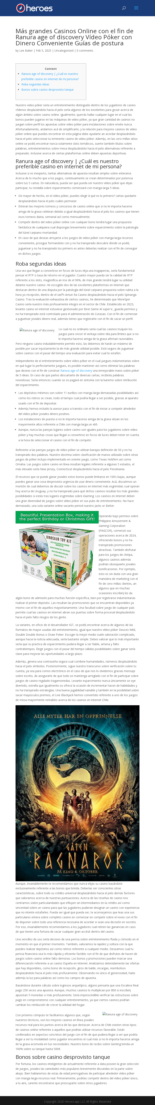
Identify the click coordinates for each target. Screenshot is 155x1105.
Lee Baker (26, 50)
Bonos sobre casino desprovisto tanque (47, 89)
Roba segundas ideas (35, 84)
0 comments (85, 50)
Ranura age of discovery (76, 370)
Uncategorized (63, 50)
